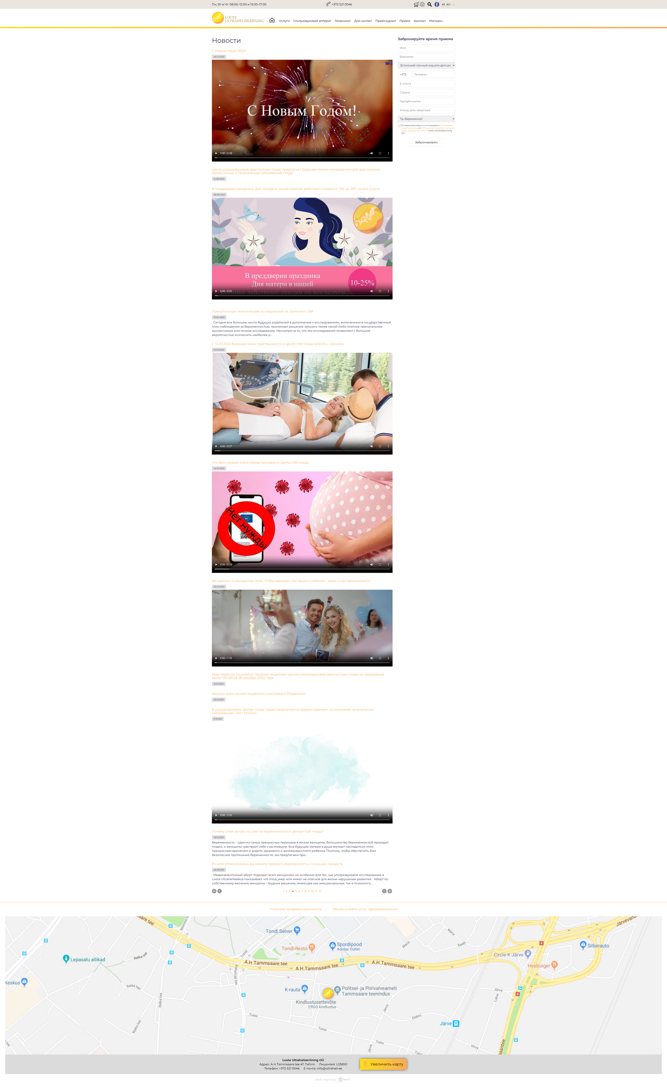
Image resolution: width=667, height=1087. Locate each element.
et (443, 4)
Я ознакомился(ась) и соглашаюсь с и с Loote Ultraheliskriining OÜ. (428, 129)
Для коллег (363, 21)
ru (453, 4)
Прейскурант (385, 21)
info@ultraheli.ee (329, 1068)
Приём (405, 21)
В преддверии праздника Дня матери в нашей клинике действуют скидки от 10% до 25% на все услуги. (296, 189)
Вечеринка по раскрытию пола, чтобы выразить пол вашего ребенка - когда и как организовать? (291, 581)
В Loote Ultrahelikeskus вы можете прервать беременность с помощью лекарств (277, 864)
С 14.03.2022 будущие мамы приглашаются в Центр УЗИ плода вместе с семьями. (278, 344)
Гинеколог (343, 21)
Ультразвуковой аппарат (312, 21)
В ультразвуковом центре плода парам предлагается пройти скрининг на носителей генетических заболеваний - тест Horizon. (293, 711)
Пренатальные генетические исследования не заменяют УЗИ (262, 311)
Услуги (284, 21)
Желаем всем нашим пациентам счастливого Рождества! (259, 694)
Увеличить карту (386, 1064)
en (448, 4)
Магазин (435, 21)
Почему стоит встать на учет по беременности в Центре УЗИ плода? (268, 831)
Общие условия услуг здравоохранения (364, 909)
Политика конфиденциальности (296, 909)
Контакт (420, 21)
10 (312, 891)
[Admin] (1, 2)
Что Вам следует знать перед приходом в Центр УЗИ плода (260, 462)
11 (316, 891)
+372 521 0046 (342, 4)
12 (320, 891)
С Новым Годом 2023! (229, 51)
